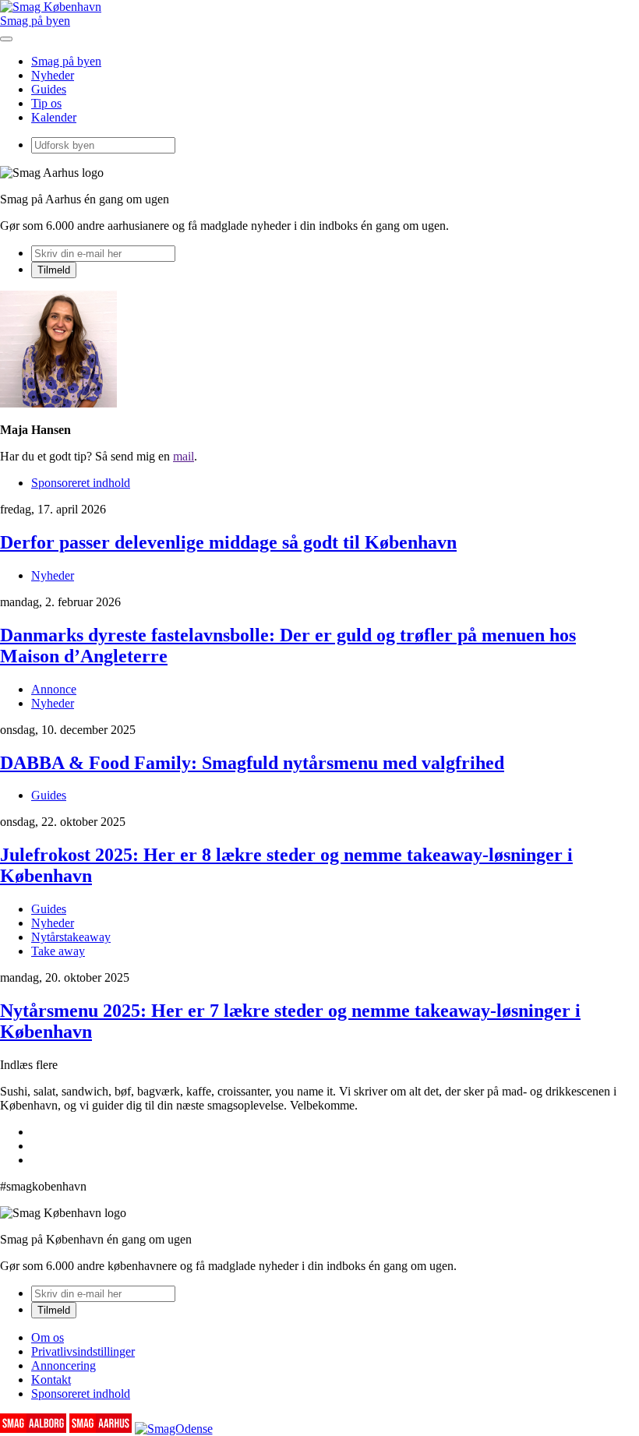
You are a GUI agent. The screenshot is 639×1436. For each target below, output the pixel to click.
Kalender (53, 117)
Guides (48, 89)
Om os (47, 1337)
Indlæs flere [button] (29, 1064)
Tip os (46, 103)
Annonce (53, 689)
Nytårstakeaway (71, 937)
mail (183, 456)
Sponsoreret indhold (80, 482)
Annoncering (63, 1365)
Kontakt (51, 1379)
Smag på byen (35, 20)
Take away (58, 951)
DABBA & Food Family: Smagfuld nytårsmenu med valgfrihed (252, 763)
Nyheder (52, 75)
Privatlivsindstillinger (83, 1351)
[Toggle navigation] (6, 39)
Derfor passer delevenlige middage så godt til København (228, 542)
